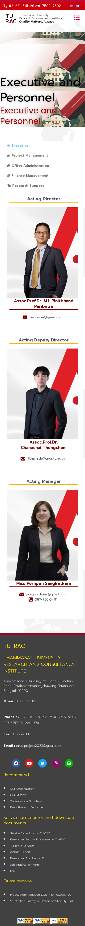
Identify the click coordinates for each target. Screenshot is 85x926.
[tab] (17, 146)
